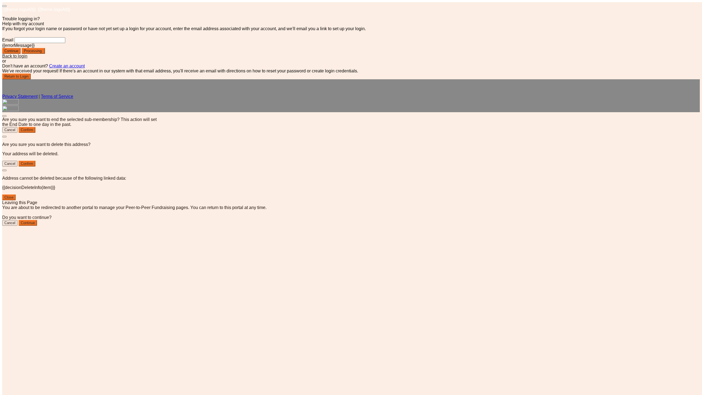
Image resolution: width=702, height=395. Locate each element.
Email (7, 40)
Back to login (14, 56)
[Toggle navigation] (4, 6)
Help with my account (23, 23)
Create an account (67, 66)
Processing (33, 51)
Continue (11, 51)
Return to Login (16, 76)
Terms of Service (57, 96)
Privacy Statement (20, 96)
